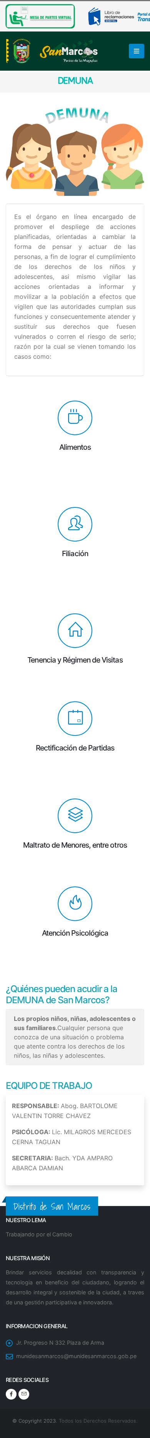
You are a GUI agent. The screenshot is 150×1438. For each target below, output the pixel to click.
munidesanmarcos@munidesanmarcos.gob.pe (76, 1356)
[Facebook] (11, 1394)
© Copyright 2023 (34, 1421)
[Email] (23, 1394)
